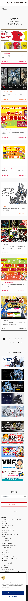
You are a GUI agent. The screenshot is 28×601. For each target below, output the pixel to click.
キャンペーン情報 (7, 563)
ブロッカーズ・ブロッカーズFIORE (12, 519)
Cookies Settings (13, 596)
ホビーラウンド (6, 552)
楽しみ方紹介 (4, 567)
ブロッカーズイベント (8, 556)
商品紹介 (5, 9)
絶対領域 (4, 532)
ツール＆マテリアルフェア (9, 558)
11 (13, 342)
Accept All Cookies (13, 592)
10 (10, 342)
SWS (3, 536)
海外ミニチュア (6, 538)
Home (3, 8)
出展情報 (4, 560)
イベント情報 (4, 550)
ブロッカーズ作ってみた (8, 569)
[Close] (24, 574)
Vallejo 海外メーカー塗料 (9, 545)
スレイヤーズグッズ (7, 525)
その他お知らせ (6, 565)
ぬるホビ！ (5, 523)
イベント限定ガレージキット (10, 534)
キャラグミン (5, 521)
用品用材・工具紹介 (6, 543)
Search (24, 496)
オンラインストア (15, 504)
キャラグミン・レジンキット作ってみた (13, 572)
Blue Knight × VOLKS (8, 530)
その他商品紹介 (6, 541)
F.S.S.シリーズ (6, 528)
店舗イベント (5, 554)
